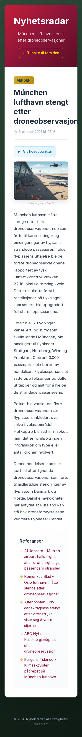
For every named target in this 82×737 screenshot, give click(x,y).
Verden (24, 80)
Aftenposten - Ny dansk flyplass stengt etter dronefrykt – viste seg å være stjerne (42, 614)
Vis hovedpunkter (37, 151)
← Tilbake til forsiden (41, 53)
